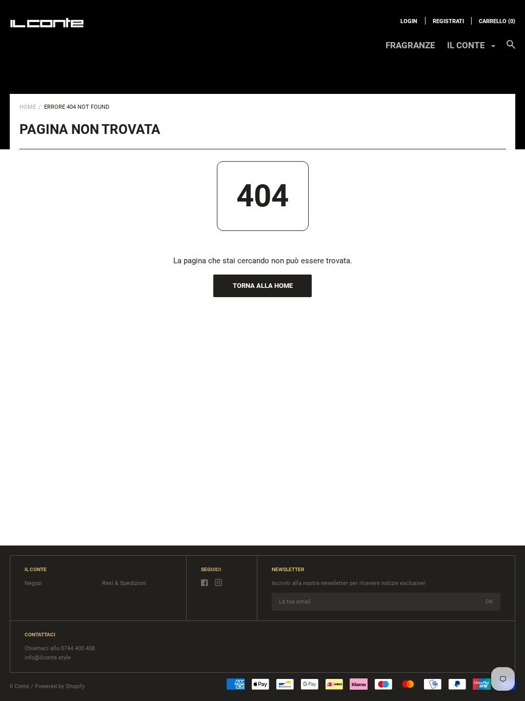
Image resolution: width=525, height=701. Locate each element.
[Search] (511, 49)
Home (27, 107)
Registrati (448, 21)
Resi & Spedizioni (124, 583)
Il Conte (19, 686)
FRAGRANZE (410, 45)
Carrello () (497, 21)
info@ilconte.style (48, 657)
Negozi (33, 583)
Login (408, 21)
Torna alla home (263, 285)
